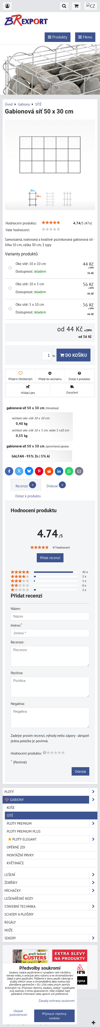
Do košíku (75, 355)
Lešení (9, 874)
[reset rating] (44, 752)
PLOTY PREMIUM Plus (23, 831)
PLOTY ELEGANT (24, 839)
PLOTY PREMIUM (19, 823)
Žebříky (10, 882)
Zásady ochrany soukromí (57, 1000)
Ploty (9, 791)
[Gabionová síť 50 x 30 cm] (50, 165)
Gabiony (16, 799)
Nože (8, 930)
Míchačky (12, 890)
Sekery (10, 938)
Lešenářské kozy (18, 898)
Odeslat (80, 771)
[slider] (51, 222)
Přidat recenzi (50, 557)
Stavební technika (20, 906)
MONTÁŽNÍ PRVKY (20, 855)
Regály (10, 922)
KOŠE (11, 807)
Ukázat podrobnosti (18, 1013)
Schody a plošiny (18, 914)
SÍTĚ (10, 815)
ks (54, 356)
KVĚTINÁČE (15, 863)
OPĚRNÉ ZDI (16, 847)
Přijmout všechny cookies (54, 1015)
